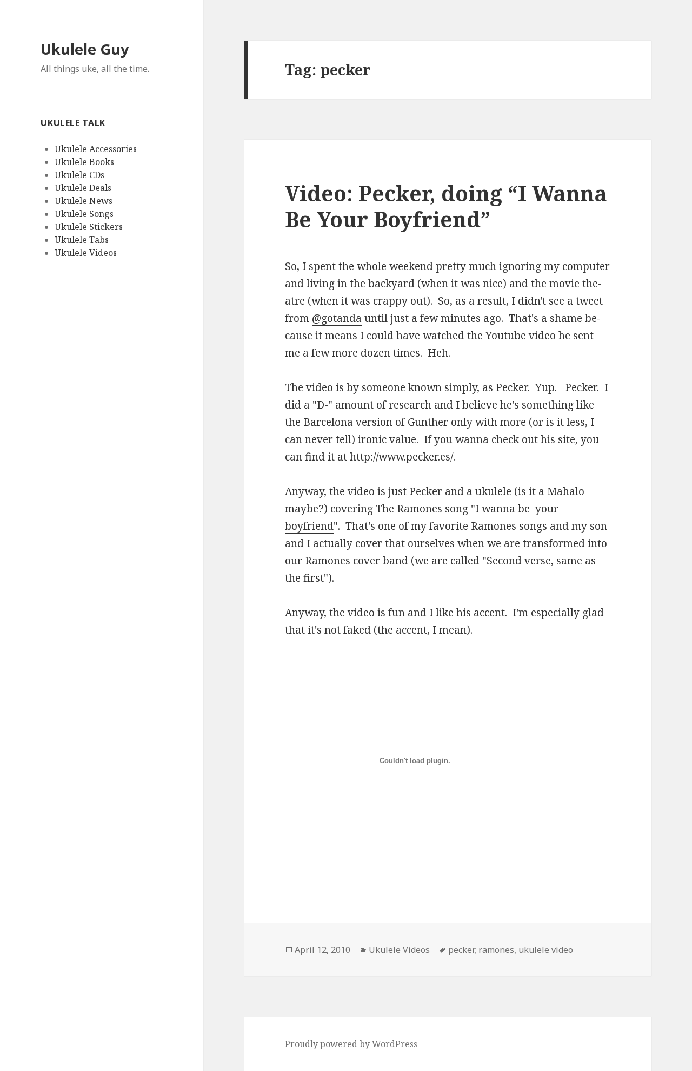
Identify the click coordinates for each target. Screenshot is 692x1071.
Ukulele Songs (84, 214)
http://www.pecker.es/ (401, 457)
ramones (496, 950)
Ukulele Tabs (82, 240)
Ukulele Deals (83, 188)
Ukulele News (83, 201)
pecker (461, 950)
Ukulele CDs (79, 175)
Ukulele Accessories (96, 149)
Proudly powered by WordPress (351, 1044)
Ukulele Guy (85, 49)
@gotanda (337, 318)
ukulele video (545, 950)
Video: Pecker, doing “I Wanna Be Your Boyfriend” (446, 206)
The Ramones (409, 509)
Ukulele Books (84, 162)
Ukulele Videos (86, 253)
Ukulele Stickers (89, 227)
